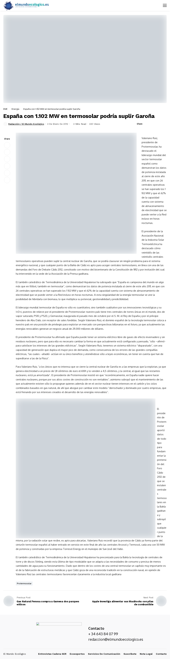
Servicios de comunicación (104, 654)
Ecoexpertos (77, 654)
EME (5, 109)
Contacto (161, 654)
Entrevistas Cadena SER (52, 654)
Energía (15, 109)
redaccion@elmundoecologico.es (115, 639)
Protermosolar (24, 583)
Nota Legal (146, 654)
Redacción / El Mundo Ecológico (26, 124)
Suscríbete (130, 654)
